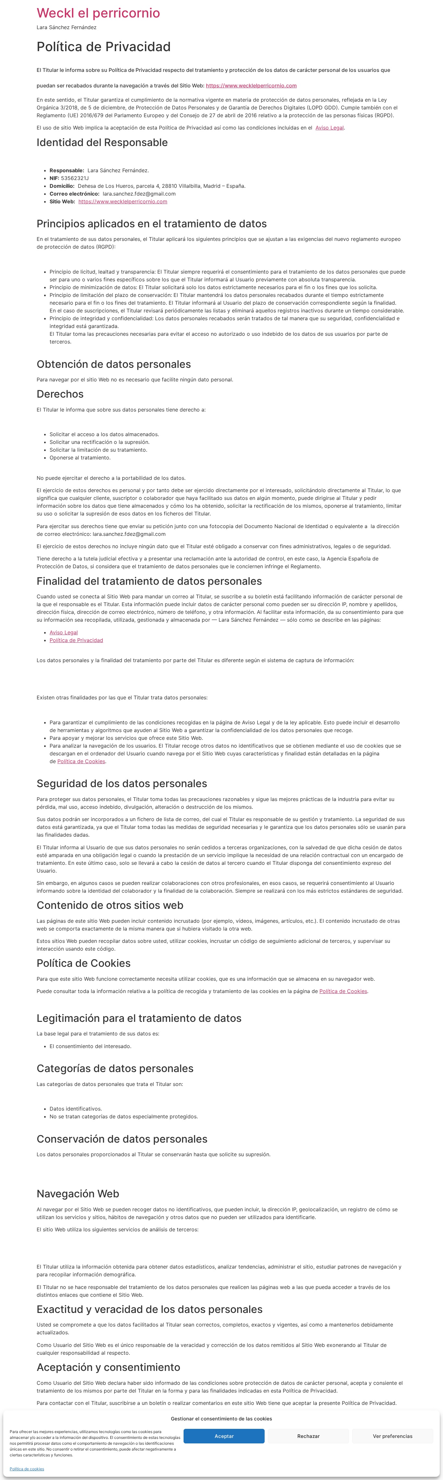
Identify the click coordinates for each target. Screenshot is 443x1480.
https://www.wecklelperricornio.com (251, 85)
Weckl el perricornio (98, 13)
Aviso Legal (330, 127)
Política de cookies (27, 1468)
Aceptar (224, 1436)
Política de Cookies (81, 761)
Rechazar (308, 1436)
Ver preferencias (393, 1436)
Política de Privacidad (76, 640)
